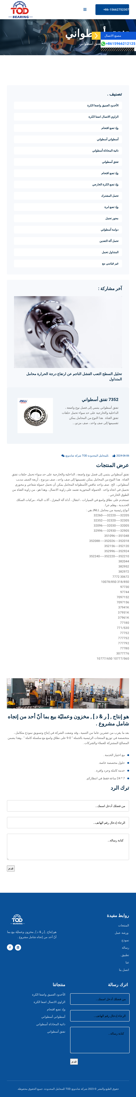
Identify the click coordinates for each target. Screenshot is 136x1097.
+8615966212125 (120, 43)
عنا (127, 962)
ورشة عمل (121, 933)
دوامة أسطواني (109, 230)
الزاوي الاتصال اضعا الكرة (103, 117)
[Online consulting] (96, 36)
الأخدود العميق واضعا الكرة (102, 105)
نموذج (125, 940)
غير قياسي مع (110, 263)
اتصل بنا (124, 970)
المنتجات (123, 925)
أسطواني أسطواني (107, 139)
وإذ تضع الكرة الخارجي (105, 184)
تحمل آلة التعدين (109, 241)
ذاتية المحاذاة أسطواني (105, 151)
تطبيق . (124, 955)
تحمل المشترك (109, 196)
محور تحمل (111, 218)
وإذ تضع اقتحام (109, 128)
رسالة (125, 947)
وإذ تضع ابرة (111, 207)
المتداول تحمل (110, 252)
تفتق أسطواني (90, 43)
